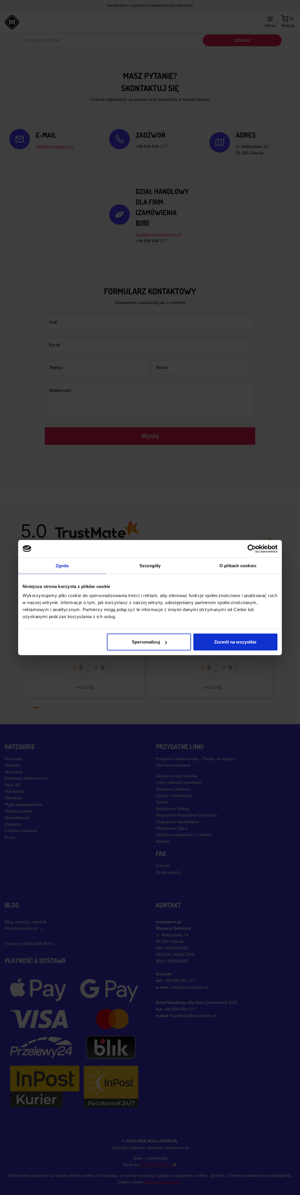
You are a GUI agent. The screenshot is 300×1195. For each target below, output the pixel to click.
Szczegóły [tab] (150, 565)
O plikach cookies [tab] (237, 565)
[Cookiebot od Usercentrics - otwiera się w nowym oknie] (251, 548)
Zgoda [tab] (62, 565)
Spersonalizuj (146, 641)
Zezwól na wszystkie (235, 641)
